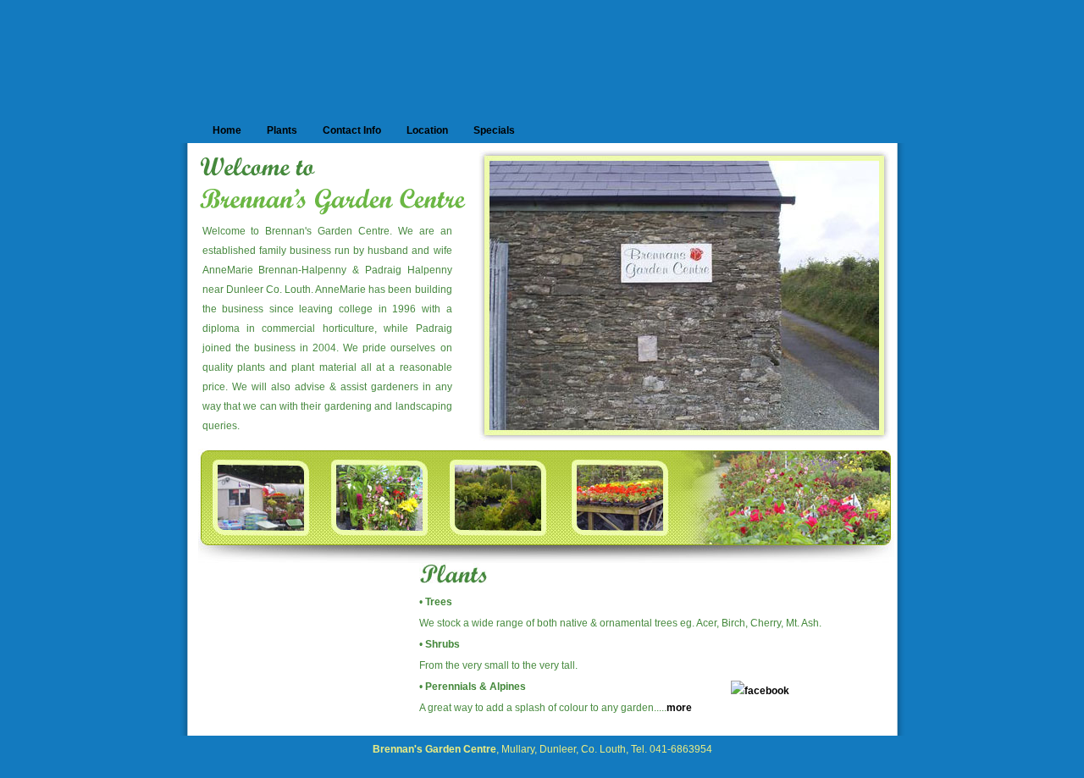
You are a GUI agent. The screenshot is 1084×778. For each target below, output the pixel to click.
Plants (282, 130)
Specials (494, 130)
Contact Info (352, 130)
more (679, 708)
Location (427, 130)
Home (227, 130)
